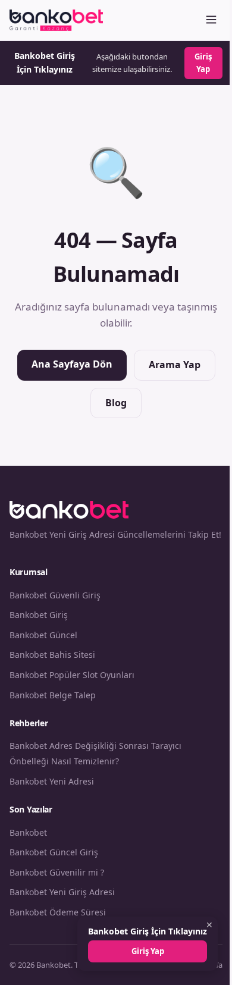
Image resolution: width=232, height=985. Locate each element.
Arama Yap (174, 364)
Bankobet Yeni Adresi (52, 781)
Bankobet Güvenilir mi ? (57, 872)
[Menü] (211, 20)
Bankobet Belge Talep (53, 695)
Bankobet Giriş (39, 614)
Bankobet (28, 832)
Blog (116, 402)
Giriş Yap (203, 62)
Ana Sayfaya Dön (72, 364)
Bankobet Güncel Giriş (54, 852)
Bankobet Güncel (43, 635)
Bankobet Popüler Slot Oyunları (72, 674)
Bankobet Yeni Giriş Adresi (62, 892)
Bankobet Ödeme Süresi (58, 912)
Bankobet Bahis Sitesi (52, 654)
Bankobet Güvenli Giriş (55, 595)
